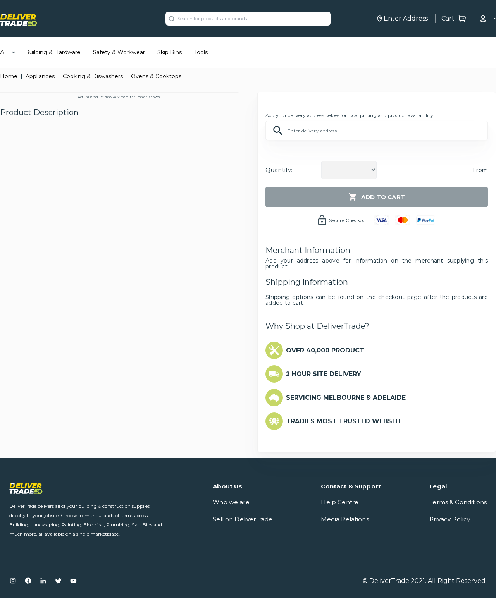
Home (8, 76)
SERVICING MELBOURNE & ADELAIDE (346, 397)
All (4, 52)
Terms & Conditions (458, 502)
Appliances (40, 76)
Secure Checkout (348, 220)
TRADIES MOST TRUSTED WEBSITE (344, 421)
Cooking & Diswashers (93, 76)
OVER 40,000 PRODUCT (325, 350)
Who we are (231, 502)
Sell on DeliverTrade (242, 519)
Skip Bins (169, 52)
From (480, 170)
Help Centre (339, 502)
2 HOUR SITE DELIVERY (323, 374)
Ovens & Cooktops (156, 76)
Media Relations (345, 519)
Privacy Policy (449, 519)
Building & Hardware (53, 52)
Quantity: (278, 170)
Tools (201, 52)
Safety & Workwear (119, 52)
